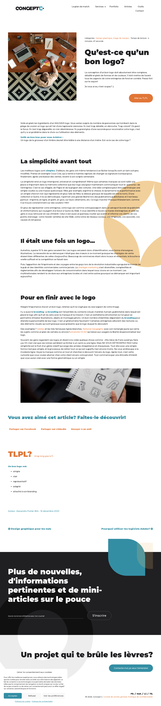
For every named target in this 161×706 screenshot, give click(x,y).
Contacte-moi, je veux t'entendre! (131, 668)
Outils (141, 6)
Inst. (139, 694)
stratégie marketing (88, 267)
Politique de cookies (22, 701)
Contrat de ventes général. (115, 697)
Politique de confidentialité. (140, 697)
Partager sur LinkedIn (53, 429)
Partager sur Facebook (22, 429)
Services (99, 6)
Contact (139, 11)
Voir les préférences (54, 696)
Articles (128, 6)
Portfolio (113, 6)
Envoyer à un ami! (81, 429)
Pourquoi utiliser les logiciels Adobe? (126, 528)
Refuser (32, 696)
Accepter (12, 696)
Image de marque (121, 38)
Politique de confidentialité (42, 701)
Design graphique (104, 38)
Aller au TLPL (141, 98)
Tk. (151, 694)
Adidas (40, 329)
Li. (145, 694)
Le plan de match (80, 6)
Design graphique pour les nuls (30, 528)
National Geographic (93, 329)
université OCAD (78, 332)
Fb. (132, 694)
